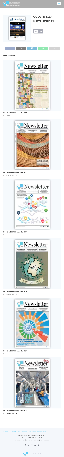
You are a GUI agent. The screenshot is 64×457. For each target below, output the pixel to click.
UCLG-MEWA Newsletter (11, 115)
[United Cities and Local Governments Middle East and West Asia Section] (11, 3)
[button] (10, 48)
